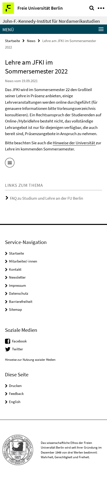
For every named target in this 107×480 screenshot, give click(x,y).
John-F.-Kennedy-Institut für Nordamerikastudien (51, 21)
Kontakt (15, 269)
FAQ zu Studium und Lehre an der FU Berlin (46, 198)
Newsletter (17, 277)
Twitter (17, 349)
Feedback (16, 393)
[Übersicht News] (9, 163)
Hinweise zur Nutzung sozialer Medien (30, 360)
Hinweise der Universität (74, 142)
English (14, 401)
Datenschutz (18, 293)
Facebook (19, 341)
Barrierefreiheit (20, 301)
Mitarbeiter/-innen (23, 261)
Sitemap (15, 309)
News (31, 40)
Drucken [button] (15, 385)
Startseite (12, 40)
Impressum (17, 285)
